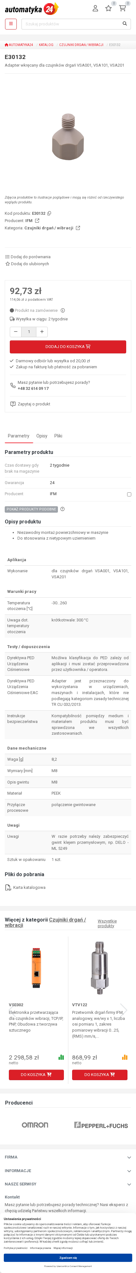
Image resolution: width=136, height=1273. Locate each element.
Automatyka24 (20, 45)
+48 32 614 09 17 (33, 388)
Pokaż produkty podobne (31, 509)
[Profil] (95, 8)
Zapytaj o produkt (34, 404)
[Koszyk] (122, 8)
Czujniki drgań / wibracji (81, 45)
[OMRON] (35, 1124)
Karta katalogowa (29, 887)
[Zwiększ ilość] (42, 332)
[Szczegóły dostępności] (63, 310)
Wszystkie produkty (107, 923)
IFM (29, 220)
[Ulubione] (108, 8)
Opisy (41, 435)
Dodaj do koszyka (66, 346)
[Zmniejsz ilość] (16, 332)
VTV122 (79, 1004)
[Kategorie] (11, 24)
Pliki (58, 435)
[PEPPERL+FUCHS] (101, 1124)
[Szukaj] (125, 24)
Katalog (46, 45)
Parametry (18, 435)
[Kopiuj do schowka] (48, 213)
